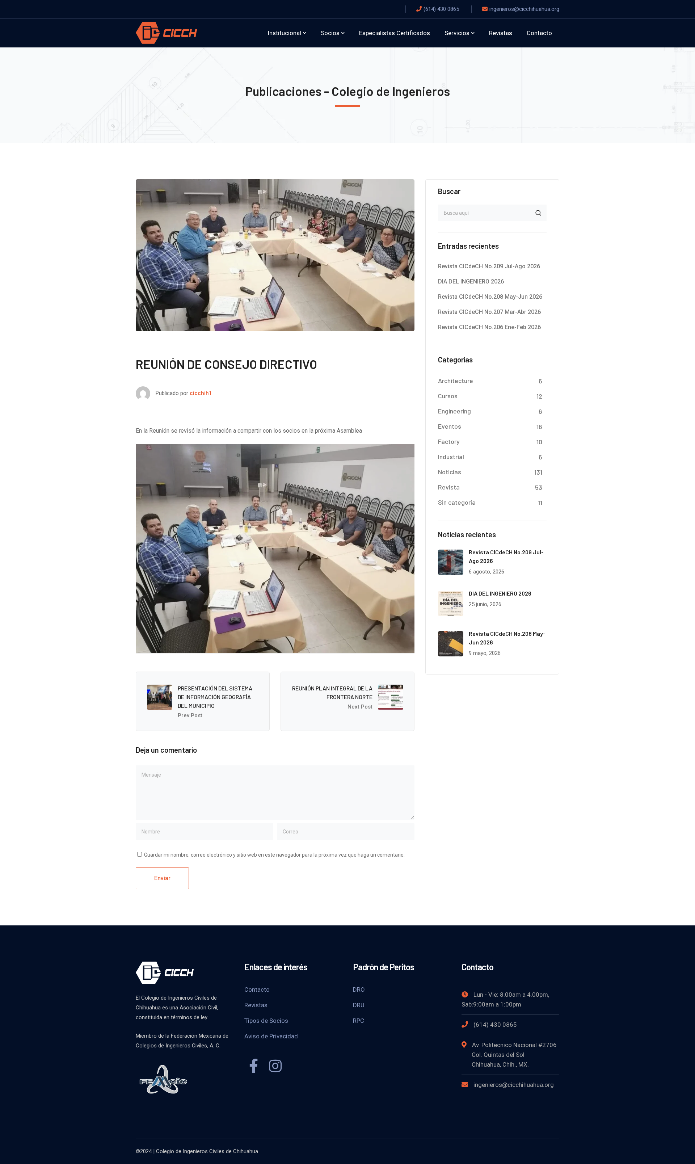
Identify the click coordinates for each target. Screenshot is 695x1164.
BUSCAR (538, 213)
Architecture (455, 381)
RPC (358, 1020)
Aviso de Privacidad (271, 1036)
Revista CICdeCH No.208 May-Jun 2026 (490, 296)
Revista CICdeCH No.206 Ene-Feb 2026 (489, 327)
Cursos (448, 396)
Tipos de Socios (266, 1020)
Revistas (256, 1005)
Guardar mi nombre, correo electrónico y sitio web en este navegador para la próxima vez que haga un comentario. (274, 855)
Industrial (451, 457)
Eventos (449, 426)
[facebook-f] (253, 1067)
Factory (449, 441)
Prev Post (190, 715)
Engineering (454, 411)
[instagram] (275, 1067)
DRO (359, 989)
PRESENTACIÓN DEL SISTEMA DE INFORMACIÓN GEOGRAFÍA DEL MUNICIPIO (215, 697)
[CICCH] (166, 32)
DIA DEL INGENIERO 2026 (471, 281)
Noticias (449, 472)
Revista (449, 487)
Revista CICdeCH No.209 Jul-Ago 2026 (489, 266)
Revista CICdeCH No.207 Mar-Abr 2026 (489, 311)
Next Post (360, 706)
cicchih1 (201, 393)
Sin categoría (457, 502)
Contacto (257, 989)
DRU (359, 1005)
